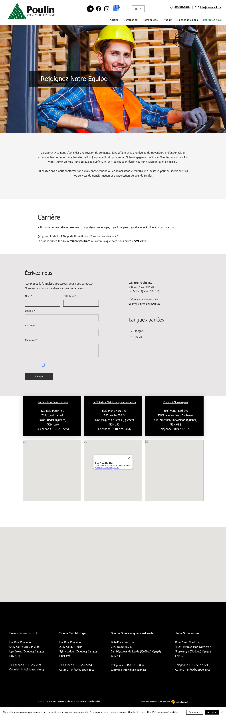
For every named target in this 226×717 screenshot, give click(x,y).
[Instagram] (106, 8)
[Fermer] (222, 712)
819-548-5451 (83, 665)
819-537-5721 (183, 429)
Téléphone (69, 296)
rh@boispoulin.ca (80, 241)
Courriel (29, 311)
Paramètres (194, 712)
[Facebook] (98, 8)
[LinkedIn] (90, 8)
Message (30, 340)
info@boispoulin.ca (150, 304)
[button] (167, 19)
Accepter (211, 712)
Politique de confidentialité (165, 712)
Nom (27, 296)
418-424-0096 (122, 429)
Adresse (29, 325)
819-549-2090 (137, 241)
